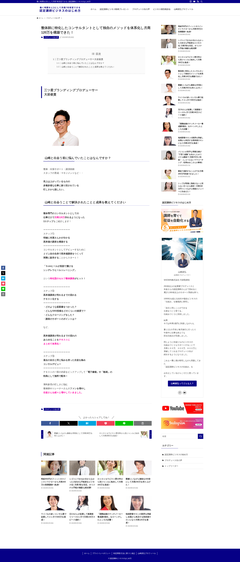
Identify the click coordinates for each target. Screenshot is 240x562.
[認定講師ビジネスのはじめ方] (60, 9)
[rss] (198, 1)
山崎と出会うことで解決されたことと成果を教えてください (88, 67)
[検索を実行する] (200, 436)
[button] (50, 423)
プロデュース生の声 (51, 37)
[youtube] (194, 1)
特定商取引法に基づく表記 (124, 553)
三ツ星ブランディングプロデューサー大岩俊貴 (80, 59)
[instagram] (190, 1)
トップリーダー (171, 466)
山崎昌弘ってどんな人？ (182, 383)
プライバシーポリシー (101, 553)
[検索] (201, 1)
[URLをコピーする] (143, 423)
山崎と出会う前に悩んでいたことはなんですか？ (83, 63)
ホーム (87, 553)
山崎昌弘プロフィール (147, 553)
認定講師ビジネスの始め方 (176, 454)
